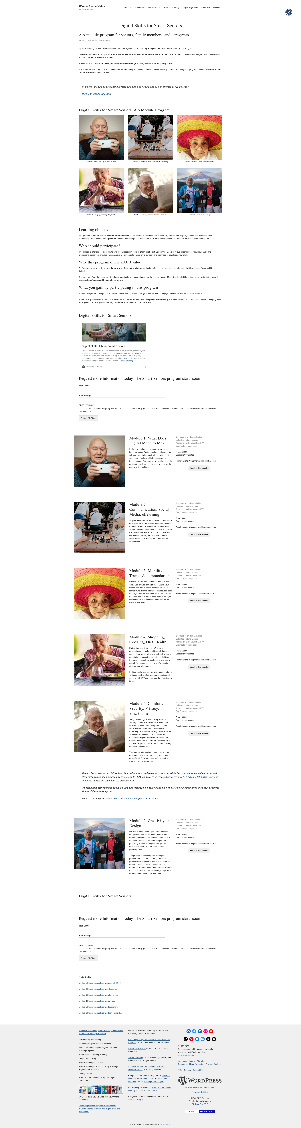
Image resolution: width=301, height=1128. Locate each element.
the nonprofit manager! (154, 1081)
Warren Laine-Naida (92, 6)
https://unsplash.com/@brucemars (102, 1007)
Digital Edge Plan (190, 7)
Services (127, 7)
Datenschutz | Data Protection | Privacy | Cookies (199, 1064)
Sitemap (187, 1070)
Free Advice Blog (171, 7)
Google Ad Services (137, 1048)
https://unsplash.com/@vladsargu (102, 989)
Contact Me (198, 1070)
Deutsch (216, 7)
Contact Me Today (89, 418)
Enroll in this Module (199, 468)
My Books (152, 7)
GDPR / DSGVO (86, 405)
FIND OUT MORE (200, 1104)
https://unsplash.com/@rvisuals (101, 1001)
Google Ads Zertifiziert (200, 1092)
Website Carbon (207, 1111)
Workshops (140, 7)
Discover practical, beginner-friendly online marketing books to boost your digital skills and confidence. (99, 1109)
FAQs (180, 1070)
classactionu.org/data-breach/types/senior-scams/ (132, 798)
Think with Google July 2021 (96, 94)
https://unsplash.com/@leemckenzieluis (104, 1013)
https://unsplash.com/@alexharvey (102, 995)
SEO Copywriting (135, 1040)
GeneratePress (165, 1124)
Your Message (85, 396)
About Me (205, 7)
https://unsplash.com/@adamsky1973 (104, 983)
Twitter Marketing (135, 1058)
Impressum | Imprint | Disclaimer (192, 1061)
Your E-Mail (84, 386)
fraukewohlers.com (186, 1055)
